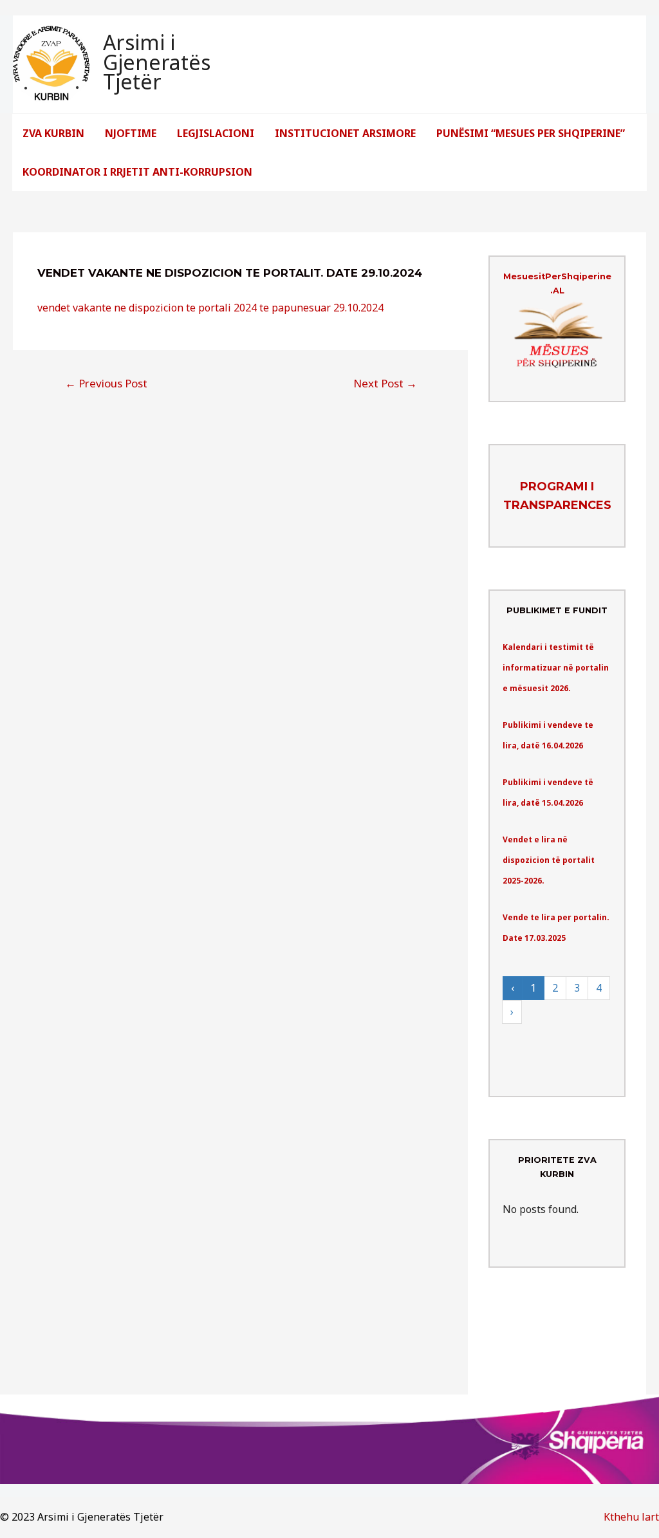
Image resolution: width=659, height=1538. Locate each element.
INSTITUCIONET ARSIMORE (345, 133)
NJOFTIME (130, 133)
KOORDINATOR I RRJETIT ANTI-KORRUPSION (137, 172)
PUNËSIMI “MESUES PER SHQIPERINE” (530, 133)
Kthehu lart (631, 1517)
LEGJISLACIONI (215, 133)
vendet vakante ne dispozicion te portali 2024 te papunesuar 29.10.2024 (210, 308)
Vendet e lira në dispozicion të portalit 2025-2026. (549, 860)
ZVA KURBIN (53, 133)
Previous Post (106, 383)
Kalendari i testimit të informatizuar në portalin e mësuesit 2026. (556, 668)
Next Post (385, 383)
